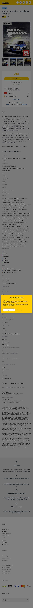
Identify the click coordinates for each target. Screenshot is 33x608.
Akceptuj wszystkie (9, 310)
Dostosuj (19, 310)
